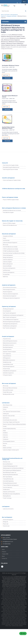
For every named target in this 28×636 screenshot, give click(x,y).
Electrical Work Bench (8, 464)
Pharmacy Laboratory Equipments (10, 293)
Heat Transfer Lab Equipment (9, 313)
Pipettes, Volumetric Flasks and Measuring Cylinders (14, 424)
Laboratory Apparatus (8, 259)
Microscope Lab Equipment (9, 383)
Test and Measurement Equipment (10, 319)
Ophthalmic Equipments (8, 372)
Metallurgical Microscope (8, 394)
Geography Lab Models (12, 16)
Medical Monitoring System (9, 360)
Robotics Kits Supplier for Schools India (12, 221)
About (24, 1)
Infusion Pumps (6, 368)
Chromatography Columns (9, 441)
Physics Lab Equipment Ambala (10, 197)
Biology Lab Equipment (8, 257)
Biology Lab (5, 521)
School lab (13, 581)
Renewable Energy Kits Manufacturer (11, 167)
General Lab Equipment (8, 519)
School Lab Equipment (8, 255)
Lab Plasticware (6, 270)
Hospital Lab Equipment (8, 336)
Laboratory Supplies (7, 261)
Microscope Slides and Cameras (10, 387)
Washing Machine (7, 495)
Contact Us (4, 558)
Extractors (5, 435)
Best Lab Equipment (7, 517)
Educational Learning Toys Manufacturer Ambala (13, 253)
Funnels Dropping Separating (9, 428)
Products (4, 551)
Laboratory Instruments (8, 508)
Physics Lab (5, 523)
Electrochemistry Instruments (9, 287)
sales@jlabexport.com (8, 541)
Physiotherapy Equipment (8, 366)
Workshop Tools (6, 461)
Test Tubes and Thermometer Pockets (11, 411)
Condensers (5, 439)
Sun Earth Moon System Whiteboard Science (8, 127)
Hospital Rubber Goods (8, 364)
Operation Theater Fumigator (9, 351)
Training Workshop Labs (8, 478)
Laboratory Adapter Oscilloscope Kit (11, 449)
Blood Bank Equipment (8, 347)
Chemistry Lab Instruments (11, 580)
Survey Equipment (7, 311)
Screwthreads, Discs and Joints (10, 420)
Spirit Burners (6, 417)
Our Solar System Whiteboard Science (9, 96)
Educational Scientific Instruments (11, 577)
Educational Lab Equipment (9, 233)
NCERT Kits (5, 276)
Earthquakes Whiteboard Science (10, 65)
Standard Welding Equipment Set (10, 466)
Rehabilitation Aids (7, 362)
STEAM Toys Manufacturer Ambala (11, 251)
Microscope (5, 244)
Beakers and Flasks (7, 447)
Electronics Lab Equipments (9, 268)
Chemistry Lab (6, 526)
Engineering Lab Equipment (9, 306)
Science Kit (5, 163)
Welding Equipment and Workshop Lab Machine (13, 468)
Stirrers (4, 409)
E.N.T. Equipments (7, 353)
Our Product (7, 14)
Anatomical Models (7, 266)
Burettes (5, 443)
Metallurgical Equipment (8, 308)
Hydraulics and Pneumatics (9, 491)
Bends (4, 445)
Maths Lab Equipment (8, 263)
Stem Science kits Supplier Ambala (10, 165)
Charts (4, 238)
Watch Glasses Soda (7, 405)
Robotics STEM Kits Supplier (9, 223)
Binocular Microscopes (8, 390)
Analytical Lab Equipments (8, 285)
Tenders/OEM (5, 553)
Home (2, 14)
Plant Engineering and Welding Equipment (12, 470)
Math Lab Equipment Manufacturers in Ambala (14, 208)
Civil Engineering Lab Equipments (10, 323)
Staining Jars (6, 413)
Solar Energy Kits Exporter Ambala (10, 169)
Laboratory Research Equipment (10, 242)
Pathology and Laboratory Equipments (11, 298)
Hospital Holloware (7, 355)
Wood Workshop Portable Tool (9, 472)
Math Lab (18, 581)
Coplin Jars (5, 437)
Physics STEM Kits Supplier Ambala (11, 199)
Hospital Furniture (7, 338)
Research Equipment (7, 291)
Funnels (4, 426)
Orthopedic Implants (7, 375)
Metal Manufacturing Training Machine (11, 493)
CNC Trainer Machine (7, 476)
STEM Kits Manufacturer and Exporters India (13, 188)
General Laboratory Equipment (9, 295)
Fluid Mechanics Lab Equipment (10, 325)
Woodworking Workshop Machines (10, 474)
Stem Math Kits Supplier (8, 212)
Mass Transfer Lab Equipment (9, 317)
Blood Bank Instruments (8, 345)
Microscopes (7, 582)
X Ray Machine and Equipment (9, 370)
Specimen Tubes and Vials (9, 415)
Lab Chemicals (6, 240)
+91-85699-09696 (6, 543)
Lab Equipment (6, 506)
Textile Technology (7, 498)
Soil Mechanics (6, 489)
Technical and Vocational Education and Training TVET (12, 459)
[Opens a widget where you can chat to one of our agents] (23, 633)
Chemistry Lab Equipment (8, 272)
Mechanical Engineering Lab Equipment (11, 321)
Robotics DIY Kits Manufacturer (10, 225)
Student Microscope (7, 392)
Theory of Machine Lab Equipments (11, 485)
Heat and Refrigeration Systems (10, 340)
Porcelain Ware (6, 274)
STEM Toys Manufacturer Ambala (10, 249)
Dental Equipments (7, 349)
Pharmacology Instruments (9, 289)
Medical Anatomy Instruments (9, 343)
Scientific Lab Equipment (8, 178)
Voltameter (5, 407)
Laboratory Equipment (21, 580)
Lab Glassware (6, 402)
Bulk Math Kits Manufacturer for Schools (12, 210)
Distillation (5, 432)
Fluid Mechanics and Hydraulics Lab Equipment (13, 315)
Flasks (4, 430)
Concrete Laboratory (7, 487)
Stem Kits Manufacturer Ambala (10, 246)
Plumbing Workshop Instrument (10, 483)
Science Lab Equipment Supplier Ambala (12, 180)
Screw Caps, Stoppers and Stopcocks (11, 422)
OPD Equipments (6, 358)
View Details (7, 78)
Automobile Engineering (8, 481)
